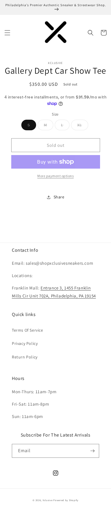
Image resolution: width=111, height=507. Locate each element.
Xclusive (48, 500)
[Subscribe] (92, 451)
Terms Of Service (27, 330)
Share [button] (59, 197)
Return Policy (25, 357)
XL (82, 126)
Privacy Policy (25, 343)
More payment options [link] (55, 176)
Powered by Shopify (65, 500)
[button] (7, 32)
